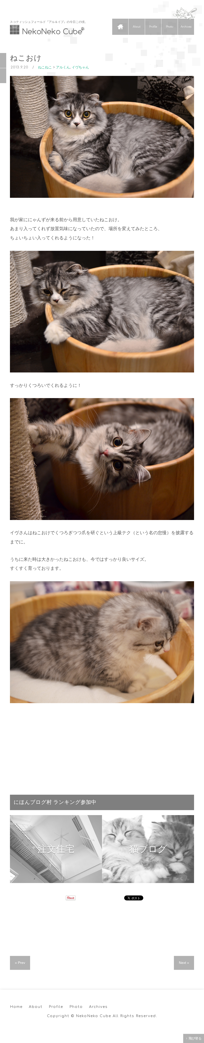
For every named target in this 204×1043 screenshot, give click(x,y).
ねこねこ (45, 67)
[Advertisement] (102, 746)
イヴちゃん (80, 67)
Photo (169, 26)
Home (120, 27)
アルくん (63, 67)
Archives (186, 26)
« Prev (20, 963)
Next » (184, 963)
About (137, 26)
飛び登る (195, 1038)
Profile (153, 26)
